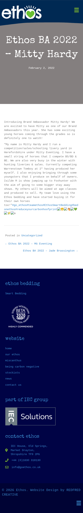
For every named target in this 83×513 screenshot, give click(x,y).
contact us (13, 384)
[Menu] (77, 10)
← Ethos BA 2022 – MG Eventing (28, 243)
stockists (12, 372)
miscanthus (13, 360)
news (8, 378)
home (8, 348)
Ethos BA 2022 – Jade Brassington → (50, 250)
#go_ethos (19, 205)
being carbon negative (22, 366)
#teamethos (35, 205)
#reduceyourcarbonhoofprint (36, 209)
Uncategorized (31, 235)
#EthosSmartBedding (57, 205)
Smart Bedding (15, 293)
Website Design (44, 490)
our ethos (12, 354)
